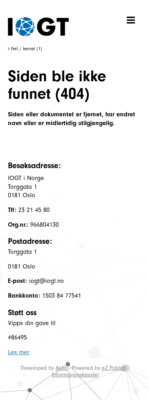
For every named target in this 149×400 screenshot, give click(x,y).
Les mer (18, 352)
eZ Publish (114, 368)
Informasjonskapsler (75, 374)
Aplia (62, 368)
